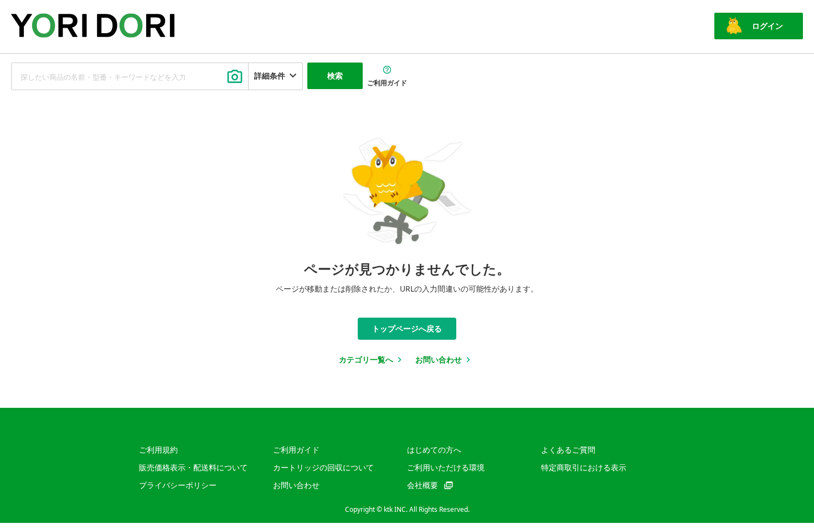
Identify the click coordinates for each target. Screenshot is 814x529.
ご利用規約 (158, 449)
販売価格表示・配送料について (193, 467)
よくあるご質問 (568, 449)
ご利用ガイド (296, 449)
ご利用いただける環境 (446, 467)
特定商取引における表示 (583, 467)
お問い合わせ (296, 485)
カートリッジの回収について (323, 467)
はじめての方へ (434, 449)
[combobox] (130, 76)
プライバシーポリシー (178, 485)
